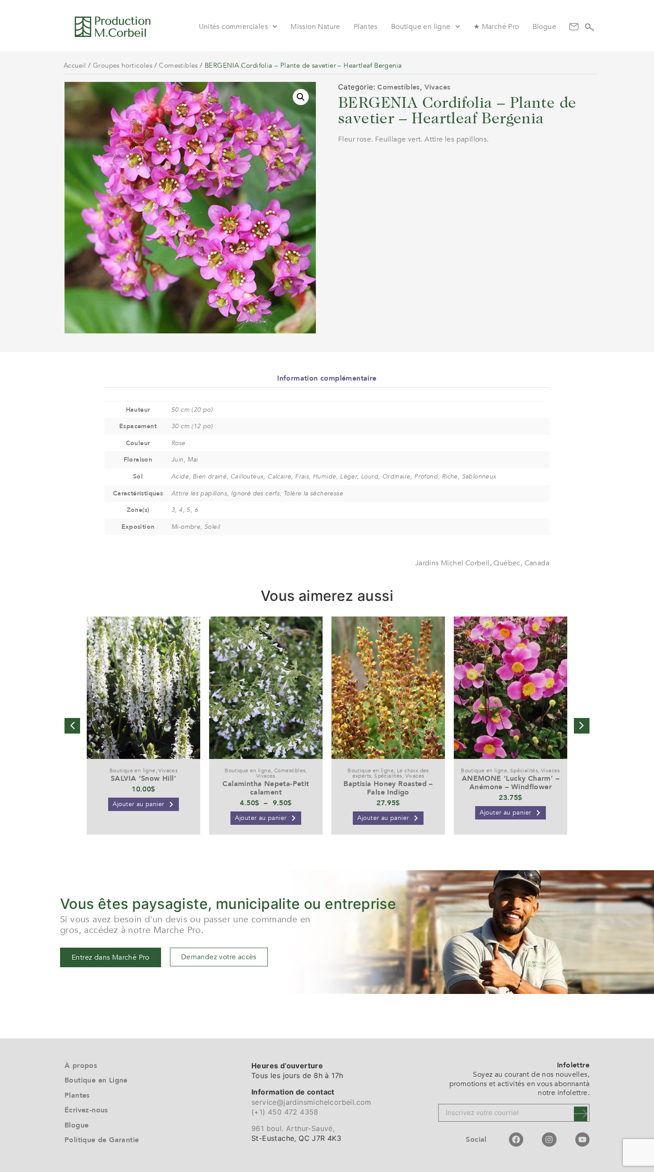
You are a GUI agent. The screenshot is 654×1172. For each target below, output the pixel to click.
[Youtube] (582, 1139)
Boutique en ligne (421, 27)
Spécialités (388, 775)
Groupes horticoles (122, 65)
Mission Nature (315, 27)
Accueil (75, 65)
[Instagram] (549, 1139)
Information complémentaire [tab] (326, 378)
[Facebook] (516, 1139)
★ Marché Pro (496, 27)
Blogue (544, 27)
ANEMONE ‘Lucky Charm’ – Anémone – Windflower (510, 783)
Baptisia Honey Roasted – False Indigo (388, 788)
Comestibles (178, 65)
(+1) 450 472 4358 (285, 1111)
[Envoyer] (580, 1114)
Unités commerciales (233, 27)
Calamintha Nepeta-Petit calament (265, 788)
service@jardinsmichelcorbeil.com (311, 1102)
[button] (301, 97)
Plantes (366, 27)
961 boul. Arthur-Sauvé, (293, 1128)
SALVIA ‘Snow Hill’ (143, 778)
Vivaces (437, 87)
